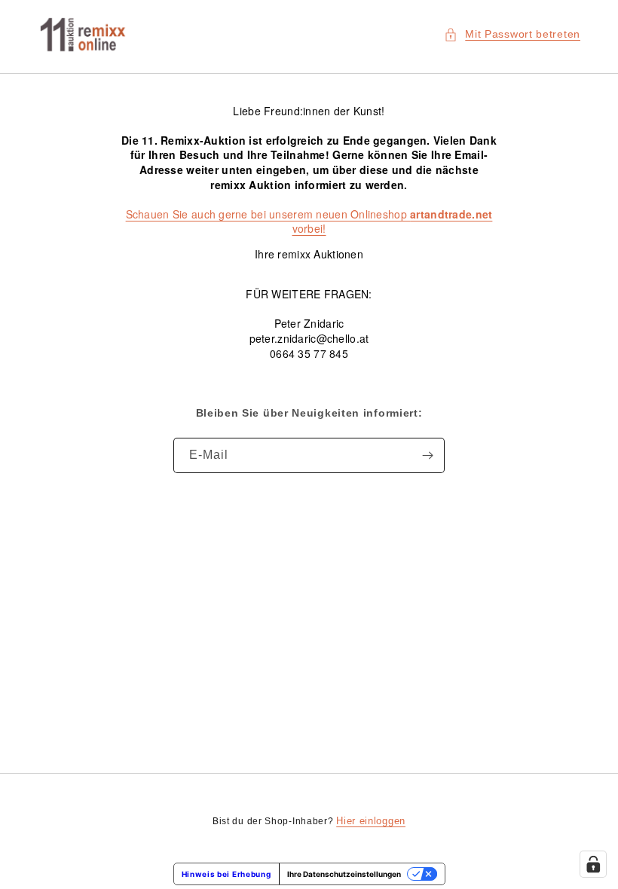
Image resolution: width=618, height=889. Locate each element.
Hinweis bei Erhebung (226, 873)
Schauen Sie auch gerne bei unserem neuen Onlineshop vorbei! (309, 221)
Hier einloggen (370, 820)
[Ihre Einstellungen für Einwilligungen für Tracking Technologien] (593, 864)
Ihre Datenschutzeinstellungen (344, 873)
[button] (512, 34)
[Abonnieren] (427, 455)
